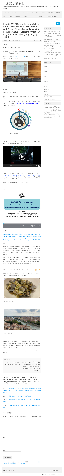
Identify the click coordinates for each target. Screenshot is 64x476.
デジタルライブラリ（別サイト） (37, 16)
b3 (44, 107)
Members (46, 81)
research (14, 350)
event (45, 74)
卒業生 (37, 12)
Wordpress (59, 474)
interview (46, 79)
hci (51, 107)
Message (46, 84)
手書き (47, 114)
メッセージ (21, 12)
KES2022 (23, 350)
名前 (5, 437)
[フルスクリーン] (39, 166)
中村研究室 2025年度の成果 (50, 58)
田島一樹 (57, 116)
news (10, 350)
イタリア (33, 350)
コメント (6, 419)
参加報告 (47, 113)
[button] (22, 157)
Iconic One (44, 474)
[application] (22, 156)
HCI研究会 (55, 107)
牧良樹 (54, 116)
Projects (45, 86)
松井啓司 (47, 116)
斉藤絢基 (51, 114)
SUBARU (28, 350)
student (9, 40)
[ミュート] (36, 166)
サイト (4, 450)
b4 (45, 107)
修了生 (53, 111)
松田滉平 (50, 116)
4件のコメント (37, 40)
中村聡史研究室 (14, 3)
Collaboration (47, 68)
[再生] (5, 166)
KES (19, 350)
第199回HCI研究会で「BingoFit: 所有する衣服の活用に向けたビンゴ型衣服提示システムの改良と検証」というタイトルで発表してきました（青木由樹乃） (31, 366)
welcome (46, 94)
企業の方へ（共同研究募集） (15, 16)
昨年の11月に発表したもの (19, 56)
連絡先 (25, 16)
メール (5, 444)
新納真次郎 (55, 114)
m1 (59, 107)
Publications (46, 89)
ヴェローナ (38, 350)
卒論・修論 (50, 12)
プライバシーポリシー (49, 96)
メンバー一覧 (30, 12)
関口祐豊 (50, 117)
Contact (45, 71)
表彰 (4, 16)
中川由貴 (45, 110)
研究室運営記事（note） (52, 16)
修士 (56, 111)
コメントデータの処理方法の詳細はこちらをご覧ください (21, 462)
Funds (45, 76)
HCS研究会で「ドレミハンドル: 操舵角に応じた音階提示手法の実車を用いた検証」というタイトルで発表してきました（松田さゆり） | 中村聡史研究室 (22, 390)
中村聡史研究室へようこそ (50, 99)
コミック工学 (57, 109)
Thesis (45, 91)
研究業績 (43, 12)
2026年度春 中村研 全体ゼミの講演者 (52, 39)
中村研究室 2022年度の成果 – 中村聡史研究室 (20, 396)
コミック (53, 109)
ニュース (14, 12)
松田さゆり (5, 352)
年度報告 (58, 12)
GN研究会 (48, 107)
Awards (45, 66)
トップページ (6, 12)
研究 (47, 117)
